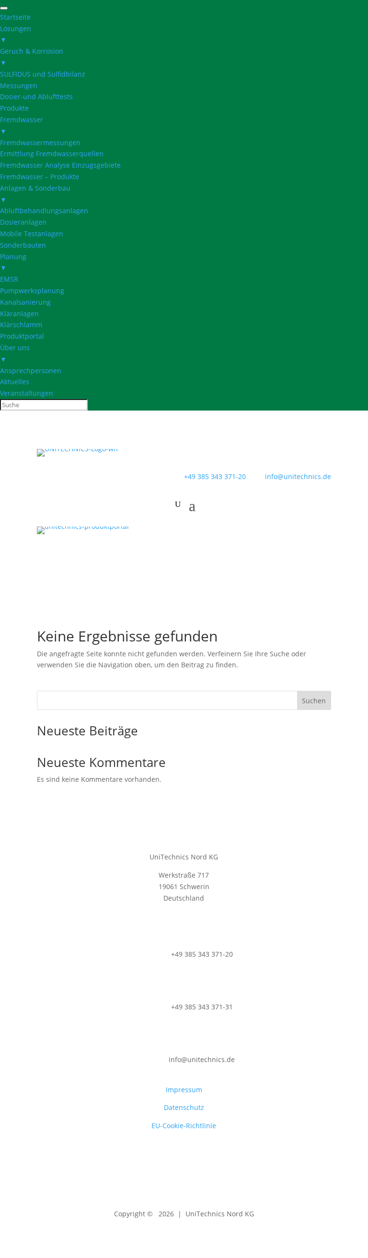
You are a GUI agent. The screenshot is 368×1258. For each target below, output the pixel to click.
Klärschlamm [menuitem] (21, 324)
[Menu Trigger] (4, 8)
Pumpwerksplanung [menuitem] (32, 290)
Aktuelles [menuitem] (14, 381)
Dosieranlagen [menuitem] (23, 222)
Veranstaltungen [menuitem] (26, 393)
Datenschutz (184, 1107)
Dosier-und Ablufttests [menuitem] (36, 96)
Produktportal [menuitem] (22, 336)
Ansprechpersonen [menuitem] (30, 370)
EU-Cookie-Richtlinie (183, 1125)
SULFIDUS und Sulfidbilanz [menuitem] (42, 74)
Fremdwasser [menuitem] (21, 125)
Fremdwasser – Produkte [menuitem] (39, 176)
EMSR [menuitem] (9, 279)
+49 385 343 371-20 (215, 476)
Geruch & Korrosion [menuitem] (31, 56)
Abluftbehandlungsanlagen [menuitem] (44, 210)
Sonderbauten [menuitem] (23, 245)
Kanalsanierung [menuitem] (25, 302)
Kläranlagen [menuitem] (19, 313)
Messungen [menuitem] (18, 85)
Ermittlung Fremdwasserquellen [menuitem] (52, 153)
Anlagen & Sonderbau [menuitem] (35, 193)
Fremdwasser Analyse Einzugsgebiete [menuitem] (60, 165)
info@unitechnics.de (289, 476)
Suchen (314, 700)
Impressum (184, 1089)
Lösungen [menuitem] (15, 34)
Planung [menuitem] (13, 262)
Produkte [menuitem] (14, 108)
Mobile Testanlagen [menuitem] (31, 233)
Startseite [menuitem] (15, 17)
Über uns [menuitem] (15, 353)
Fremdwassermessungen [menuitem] (40, 142)
